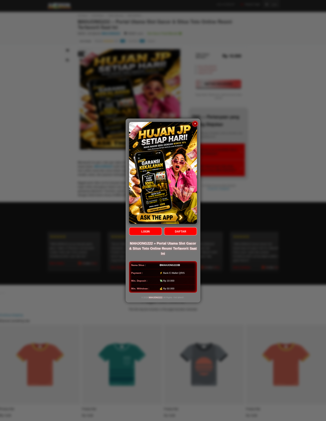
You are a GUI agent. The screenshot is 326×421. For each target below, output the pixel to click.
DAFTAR (180, 231)
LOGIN (145, 231)
